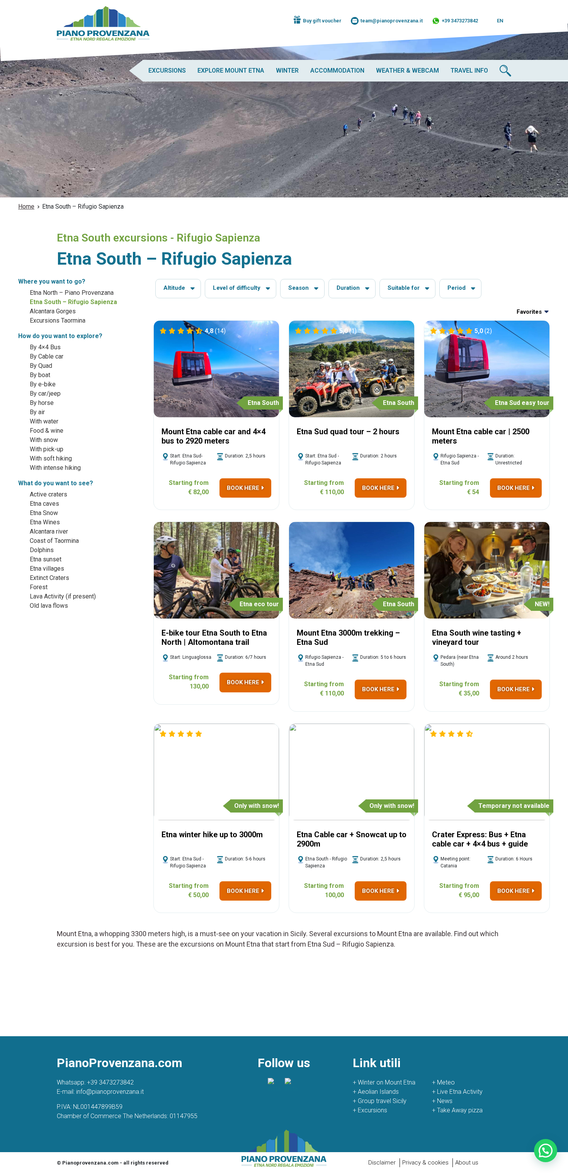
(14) (215, 331)
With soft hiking (51, 458)
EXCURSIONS (167, 70)
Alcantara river (49, 531)
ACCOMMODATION (337, 70)
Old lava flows (49, 605)
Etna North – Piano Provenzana (72, 292)
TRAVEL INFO (469, 70)
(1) (348, 331)
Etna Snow (44, 513)
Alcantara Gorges (53, 311)
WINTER (287, 70)
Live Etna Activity (457, 1091)
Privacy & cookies (425, 1162)
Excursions (370, 1110)
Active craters (48, 494)
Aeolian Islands (376, 1091)
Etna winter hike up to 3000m (212, 834)
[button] (545, 1150)
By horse (42, 402)
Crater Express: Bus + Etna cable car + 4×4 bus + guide (480, 839)
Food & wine (46, 430)
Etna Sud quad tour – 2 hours (348, 431)
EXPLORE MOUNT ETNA (230, 70)
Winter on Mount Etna (384, 1082)
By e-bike (43, 384)
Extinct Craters (49, 577)
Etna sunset (45, 559)
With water (44, 421)
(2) (483, 331)
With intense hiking (55, 467)
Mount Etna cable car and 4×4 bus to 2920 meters (213, 436)
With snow (44, 440)
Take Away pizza (457, 1110)
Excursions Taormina (57, 320)
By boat (40, 375)
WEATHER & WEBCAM (407, 70)
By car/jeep (45, 393)
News (442, 1101)
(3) (484, 734)
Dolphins (42, 550)
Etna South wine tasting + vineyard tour (476, 637)
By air (37, 412)
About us (466, 1162)
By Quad (41, 365)
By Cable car (46, 356)
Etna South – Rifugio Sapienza (73, 302)
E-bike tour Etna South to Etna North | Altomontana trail (214, 637)
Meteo (443, 1082)
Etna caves (44, 503)
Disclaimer (382, 1162)
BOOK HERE (244, 487)
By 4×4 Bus (45, 347)
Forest (39, 587)
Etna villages (47, 568)
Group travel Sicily (379, 1101)
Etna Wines (45, 522)
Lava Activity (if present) (63, 596)
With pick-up (46, 449)
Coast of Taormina (54, 540)
